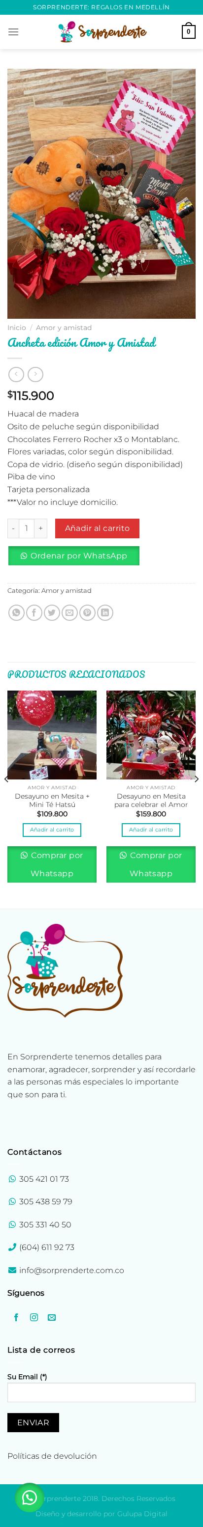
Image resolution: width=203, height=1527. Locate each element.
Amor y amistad (64, 328)
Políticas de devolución (52, 1456)
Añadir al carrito (97, 528)
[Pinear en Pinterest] (87, 613)
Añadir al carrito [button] (52, 829)
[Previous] (7, 799)
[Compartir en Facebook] (34, 613)
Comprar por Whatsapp (56, 864)
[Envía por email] (70, 613)
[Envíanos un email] (52, 1317)
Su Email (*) (27, 1376)
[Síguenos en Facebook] (16, 1317)
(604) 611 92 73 (45, 1247)
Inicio (16, 328)
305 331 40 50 (45, 1224)
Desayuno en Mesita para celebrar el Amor (151, 800)
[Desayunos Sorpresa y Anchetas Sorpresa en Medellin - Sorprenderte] (101, 32)
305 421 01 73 (44, 1179)
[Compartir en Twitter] (52, 613)
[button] (77, 559)
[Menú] (13, 32)
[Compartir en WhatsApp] (16, 613)
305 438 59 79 (45, 1201)
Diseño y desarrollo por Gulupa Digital (101, 1513)
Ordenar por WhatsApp (79, 555)
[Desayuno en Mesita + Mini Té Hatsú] (52, 735)
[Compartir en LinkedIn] (105, 613)
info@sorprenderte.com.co (71, 1270)
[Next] (196, 799)
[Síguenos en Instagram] (34, 1317)
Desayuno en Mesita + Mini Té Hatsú (52, 800)
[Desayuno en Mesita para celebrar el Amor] (151, 735)
